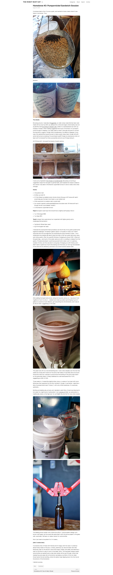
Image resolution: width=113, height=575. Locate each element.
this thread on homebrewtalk (54, 181)
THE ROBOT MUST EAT (32, 2)
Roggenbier (53, 123)
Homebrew (41, 566)
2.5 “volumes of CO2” (62, 392)
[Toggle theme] (42, 2)
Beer (35, 566)
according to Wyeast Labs (49, 126)
